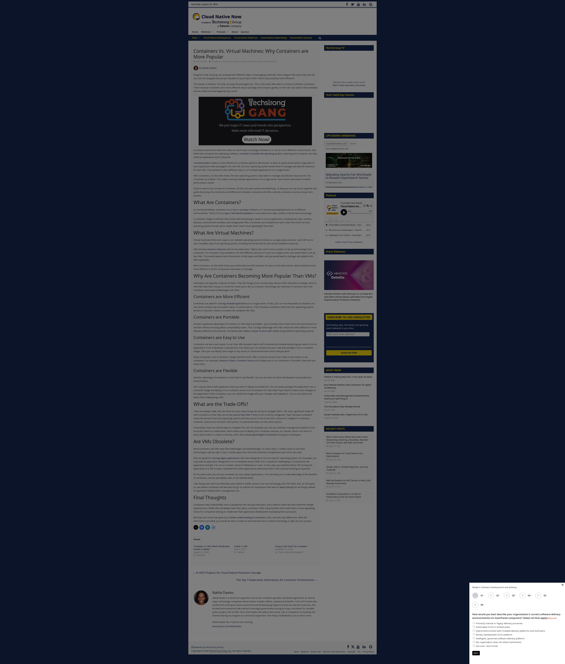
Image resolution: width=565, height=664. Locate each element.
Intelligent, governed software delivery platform (500, 638)
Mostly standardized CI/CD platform (494, 634)
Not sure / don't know (487, 645)
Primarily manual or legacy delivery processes (499, 623)
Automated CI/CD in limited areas (493, 626)
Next (476, 653)
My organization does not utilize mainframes (498, 642)
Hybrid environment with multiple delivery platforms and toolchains (510, 630)
